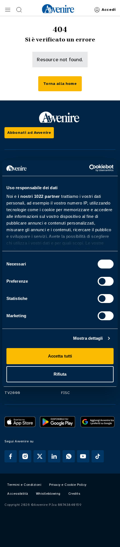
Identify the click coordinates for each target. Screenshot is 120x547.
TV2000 (12, 392)
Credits (74, 494)
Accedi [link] (109, 9)
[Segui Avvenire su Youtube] (83, 456)
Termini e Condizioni (24, 485)
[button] (7, 9)
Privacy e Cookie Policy (68, 485)
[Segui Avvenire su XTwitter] (39, 456)
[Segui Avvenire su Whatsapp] (69, 456)
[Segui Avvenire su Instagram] (25, 456)
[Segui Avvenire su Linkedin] (54, 456)
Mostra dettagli (88, 338)
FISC (65, 392)
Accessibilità (17, 494)
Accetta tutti (60, 356)
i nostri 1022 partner (39, 196)
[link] (58, 8)
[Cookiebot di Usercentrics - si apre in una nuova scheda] (89, 168)
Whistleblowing (48, 494)
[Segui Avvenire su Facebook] (10, 456)
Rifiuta (60, 374)
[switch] (106, 281)
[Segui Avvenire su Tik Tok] (98, 456)
